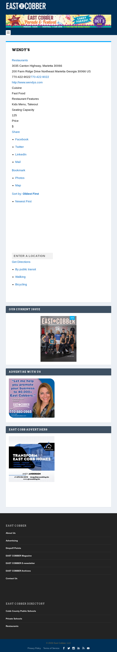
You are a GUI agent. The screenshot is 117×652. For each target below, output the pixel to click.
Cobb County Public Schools (21, 611)
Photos (20, 177)
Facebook (21, 139)
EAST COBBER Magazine (19, 555)
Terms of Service (51, 648)
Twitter (19, 146)
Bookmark (18, 170)
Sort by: (25, 193)
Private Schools (14, 618)
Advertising (12, 540)
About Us (11, 533)
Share (16, 131)
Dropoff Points (13, 548)
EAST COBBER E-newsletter (20, 563)
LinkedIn (21, 154)
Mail (18, 161)
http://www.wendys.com (27, 82)
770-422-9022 (39, 76)
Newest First (23, 201)
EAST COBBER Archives (18, 571)
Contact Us (11, 578)
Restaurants (20, 60)
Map (18, 185)
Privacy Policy (34, 648)
